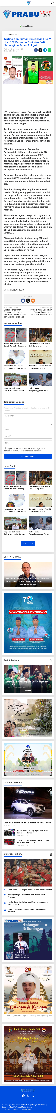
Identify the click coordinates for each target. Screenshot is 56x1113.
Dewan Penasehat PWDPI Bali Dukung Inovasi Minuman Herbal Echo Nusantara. (39, 344)
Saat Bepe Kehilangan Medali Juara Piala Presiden (30, 890)
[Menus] (4, 3)
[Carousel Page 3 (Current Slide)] (28, 584)
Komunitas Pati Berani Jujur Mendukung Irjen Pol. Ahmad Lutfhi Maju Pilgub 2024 (15, 367)
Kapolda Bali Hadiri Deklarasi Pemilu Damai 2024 (14, 389)
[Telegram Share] (45, 50)
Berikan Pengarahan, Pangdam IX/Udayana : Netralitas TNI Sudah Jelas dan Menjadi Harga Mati (15, 312)
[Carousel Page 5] (34, 584)
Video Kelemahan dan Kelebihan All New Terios (27, 822)
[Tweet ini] (40, 50)
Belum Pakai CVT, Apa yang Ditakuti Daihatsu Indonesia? (32, 831)
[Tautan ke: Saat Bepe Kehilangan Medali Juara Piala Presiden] (28, 872)
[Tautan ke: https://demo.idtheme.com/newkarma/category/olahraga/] (50, 854)
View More (28, 543)
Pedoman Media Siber (22, 1109)
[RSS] (33, 301)
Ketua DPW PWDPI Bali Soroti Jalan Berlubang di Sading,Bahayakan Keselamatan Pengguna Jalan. (15, 344)
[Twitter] (28, 301)
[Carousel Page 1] (21, 584)
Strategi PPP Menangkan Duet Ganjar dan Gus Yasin (27, 683)
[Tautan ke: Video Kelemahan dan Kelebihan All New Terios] (28, 803)
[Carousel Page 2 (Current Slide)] (29, 690)
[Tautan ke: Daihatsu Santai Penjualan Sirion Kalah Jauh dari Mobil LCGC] (9, 842)
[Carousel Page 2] (25, 584)
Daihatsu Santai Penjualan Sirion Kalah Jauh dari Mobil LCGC (34, 841)
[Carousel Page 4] (31, 584)
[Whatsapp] (49, 50)
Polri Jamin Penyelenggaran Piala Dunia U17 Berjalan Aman (39, 389)
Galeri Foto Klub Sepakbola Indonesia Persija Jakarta (27, 910)
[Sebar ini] (36, 50)
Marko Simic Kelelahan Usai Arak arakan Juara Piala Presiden (28, 903)
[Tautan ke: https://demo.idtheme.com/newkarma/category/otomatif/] (50, 783)
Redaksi (7, 1109)
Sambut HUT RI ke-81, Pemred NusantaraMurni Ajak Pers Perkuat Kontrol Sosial (27, 580)
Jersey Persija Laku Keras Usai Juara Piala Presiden (26, 896)
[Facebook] (23, 301)
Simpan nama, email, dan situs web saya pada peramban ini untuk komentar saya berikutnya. (24, 449)
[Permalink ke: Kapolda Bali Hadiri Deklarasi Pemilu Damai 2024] (15, 379)
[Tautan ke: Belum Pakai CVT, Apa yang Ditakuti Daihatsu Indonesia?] (9, 832)
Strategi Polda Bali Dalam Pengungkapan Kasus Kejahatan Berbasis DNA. (41, 311)
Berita (6, 51)
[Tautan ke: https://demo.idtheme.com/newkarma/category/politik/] (50, 660)
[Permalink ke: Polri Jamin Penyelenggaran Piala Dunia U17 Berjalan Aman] (40, 379)
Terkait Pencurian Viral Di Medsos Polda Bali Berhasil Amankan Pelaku (40, 367)
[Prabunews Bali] (28, 3)
